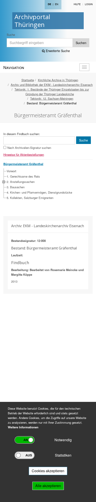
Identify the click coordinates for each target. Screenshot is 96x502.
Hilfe (77, 4)
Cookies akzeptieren (48, 470)
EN (56, 4)
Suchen (81, 42)
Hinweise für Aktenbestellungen (23, 154)
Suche (11, 34)
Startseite (27, 80)
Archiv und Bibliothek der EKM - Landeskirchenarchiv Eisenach (52, 85)
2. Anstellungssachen (21, 182)
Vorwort (11, 171)
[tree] (47, 184)
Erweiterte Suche (57, 51)
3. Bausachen (16, 187)
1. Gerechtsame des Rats (23, 176)
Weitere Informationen (23, 427)
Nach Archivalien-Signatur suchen (29, 148)
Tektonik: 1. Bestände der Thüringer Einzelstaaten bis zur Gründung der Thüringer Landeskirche (52, 91)
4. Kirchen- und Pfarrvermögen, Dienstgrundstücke (39, 192)
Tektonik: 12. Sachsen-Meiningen (51, 98)
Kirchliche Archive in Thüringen (58, 80)
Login (89, 4)
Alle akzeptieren (48, 485)
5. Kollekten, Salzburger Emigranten (30, 198)
